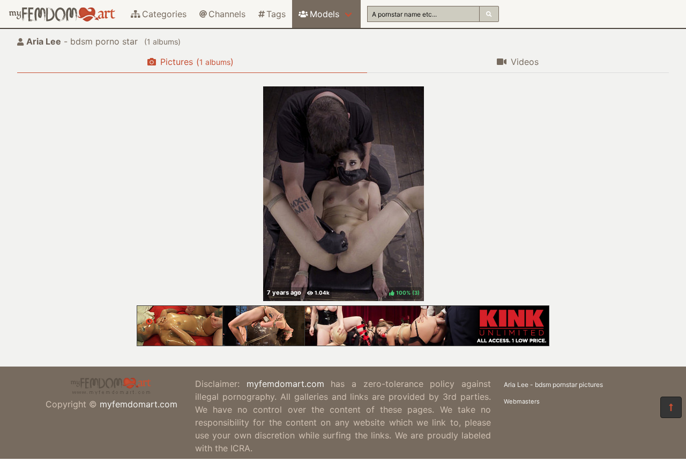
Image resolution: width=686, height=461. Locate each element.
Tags (276, 14)
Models (324, 14)
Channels (226, 14)
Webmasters (522, 401)
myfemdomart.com (138, 404)
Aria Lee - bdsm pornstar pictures (553, 384)
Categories (164, 14)
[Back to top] (671, 407)
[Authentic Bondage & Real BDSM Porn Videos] (343, 343)
